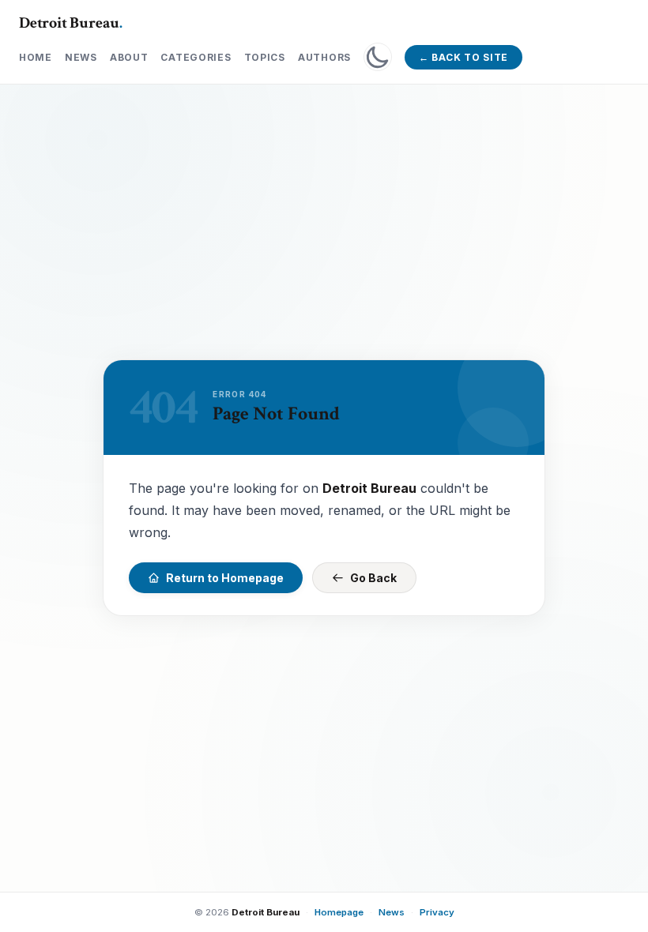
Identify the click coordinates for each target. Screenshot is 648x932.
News (81, 57)
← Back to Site (463, 57)
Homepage (339, 912)
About (129, 57)
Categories (195, 57)
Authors (324, 57)
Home (35, 57)
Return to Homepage (225, 577)
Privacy (437, 912)
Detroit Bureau (70, 23)
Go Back (373, 577)
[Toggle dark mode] (378, 57)
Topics (264, 57)
